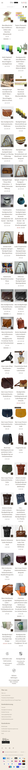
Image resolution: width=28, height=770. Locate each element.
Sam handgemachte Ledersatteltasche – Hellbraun (7, 124)
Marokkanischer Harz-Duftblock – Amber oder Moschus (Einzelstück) (7, 29)
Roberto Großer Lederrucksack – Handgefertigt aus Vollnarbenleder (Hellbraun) (20, 482)
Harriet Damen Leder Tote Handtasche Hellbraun (21, 543)
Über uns (3, 693)
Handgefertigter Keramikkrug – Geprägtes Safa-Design (7, 638)
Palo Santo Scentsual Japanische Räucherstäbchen (20, 93)
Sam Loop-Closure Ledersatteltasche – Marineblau (7, 424)
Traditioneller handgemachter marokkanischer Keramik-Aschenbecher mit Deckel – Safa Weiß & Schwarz (7, 216)
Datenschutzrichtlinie (6, 716)
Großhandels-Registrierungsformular (9, 728)
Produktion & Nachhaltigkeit (7, 697)
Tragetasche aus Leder (21, 449)
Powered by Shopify (19, 755)
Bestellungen (4, 726)
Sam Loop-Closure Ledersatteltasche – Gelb (21, 424)
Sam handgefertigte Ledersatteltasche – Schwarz (21, 307)
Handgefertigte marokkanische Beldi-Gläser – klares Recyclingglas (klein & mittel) (7, 95)
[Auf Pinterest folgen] (13, 748)
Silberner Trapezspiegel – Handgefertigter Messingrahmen (21, 280)
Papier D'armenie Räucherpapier (20, 26)
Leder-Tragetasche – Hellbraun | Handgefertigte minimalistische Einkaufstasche (20, 251)
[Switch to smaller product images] (26, 6)
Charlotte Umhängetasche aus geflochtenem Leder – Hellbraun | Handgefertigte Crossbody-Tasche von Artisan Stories (20, 604)
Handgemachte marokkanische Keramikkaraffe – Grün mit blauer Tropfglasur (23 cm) (21, 639)
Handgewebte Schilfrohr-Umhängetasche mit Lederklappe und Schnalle (21, 396)
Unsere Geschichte (5, 695)
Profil (2, 733)
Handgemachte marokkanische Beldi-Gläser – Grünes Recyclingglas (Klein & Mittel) (21, 62)
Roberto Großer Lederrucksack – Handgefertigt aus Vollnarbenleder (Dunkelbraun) (7, 512)
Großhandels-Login (5, 731)
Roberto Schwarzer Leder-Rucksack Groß (7, 542)
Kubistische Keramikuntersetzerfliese (7, 279)
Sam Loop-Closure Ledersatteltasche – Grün (7, 480)
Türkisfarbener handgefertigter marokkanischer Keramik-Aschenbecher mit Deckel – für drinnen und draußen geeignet (21, 217)
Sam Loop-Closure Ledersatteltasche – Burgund (21, 570)
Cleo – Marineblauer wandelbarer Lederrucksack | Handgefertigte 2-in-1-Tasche (20, 513)
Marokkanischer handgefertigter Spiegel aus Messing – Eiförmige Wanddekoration (7, 154)
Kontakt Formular (5, 712)
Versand (3, 707)
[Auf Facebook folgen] (2, 748)
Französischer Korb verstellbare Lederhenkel (21, 368)
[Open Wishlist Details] (24, 2)
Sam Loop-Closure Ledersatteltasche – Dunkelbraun (7, 394)
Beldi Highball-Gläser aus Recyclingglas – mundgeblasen (7, 60)
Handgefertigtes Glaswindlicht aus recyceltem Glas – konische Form (21, 125)
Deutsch (22, 752)
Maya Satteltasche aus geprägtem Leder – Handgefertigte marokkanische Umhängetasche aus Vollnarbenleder (7, 604)
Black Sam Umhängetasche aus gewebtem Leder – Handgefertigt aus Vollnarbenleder (7, 452)
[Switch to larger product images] (23, 6)
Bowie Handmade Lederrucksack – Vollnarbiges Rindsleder (20, 335)
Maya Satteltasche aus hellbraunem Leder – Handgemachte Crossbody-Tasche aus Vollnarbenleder (7, 337)
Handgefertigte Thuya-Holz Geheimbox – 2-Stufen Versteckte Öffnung (7, 184)
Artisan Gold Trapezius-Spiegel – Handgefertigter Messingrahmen (7, 250)
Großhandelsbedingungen (7, 719)
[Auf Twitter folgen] (6, 748)
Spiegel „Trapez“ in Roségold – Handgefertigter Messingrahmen (21, 183)
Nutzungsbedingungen (6, 714)
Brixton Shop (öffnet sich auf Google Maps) (11, 700)
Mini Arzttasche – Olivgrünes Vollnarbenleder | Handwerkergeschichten (7, 572)
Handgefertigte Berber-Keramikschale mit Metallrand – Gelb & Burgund (20, 154)
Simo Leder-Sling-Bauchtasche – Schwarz (7, 368)
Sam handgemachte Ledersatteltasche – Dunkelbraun (7, 307)
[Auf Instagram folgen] (9, 748)
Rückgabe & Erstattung (6, 709)
